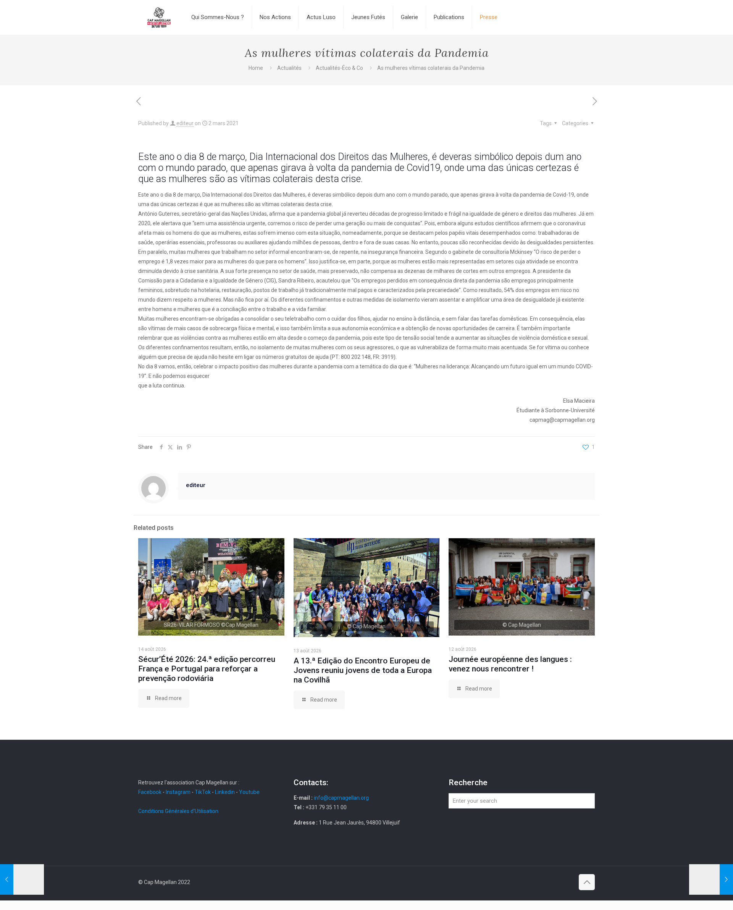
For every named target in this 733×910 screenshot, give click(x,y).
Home (256, 68)
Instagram (178, 792)
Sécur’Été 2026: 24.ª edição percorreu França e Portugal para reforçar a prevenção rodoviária (206, 669)
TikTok (203, 792)
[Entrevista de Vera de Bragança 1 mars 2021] (22, 879)
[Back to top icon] (587, 882)
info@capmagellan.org (341, 798)
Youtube (249, 792)
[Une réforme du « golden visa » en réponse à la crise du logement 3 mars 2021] (711, 879)
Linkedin (225, 792)
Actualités (289, 68)
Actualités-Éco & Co (339, 68)
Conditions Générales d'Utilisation (178, 811)
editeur (185, 123)
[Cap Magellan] (159, 17)
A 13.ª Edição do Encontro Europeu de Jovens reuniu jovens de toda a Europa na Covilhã (363, 670)
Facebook (150, 792)
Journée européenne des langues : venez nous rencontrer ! (510, 664)
